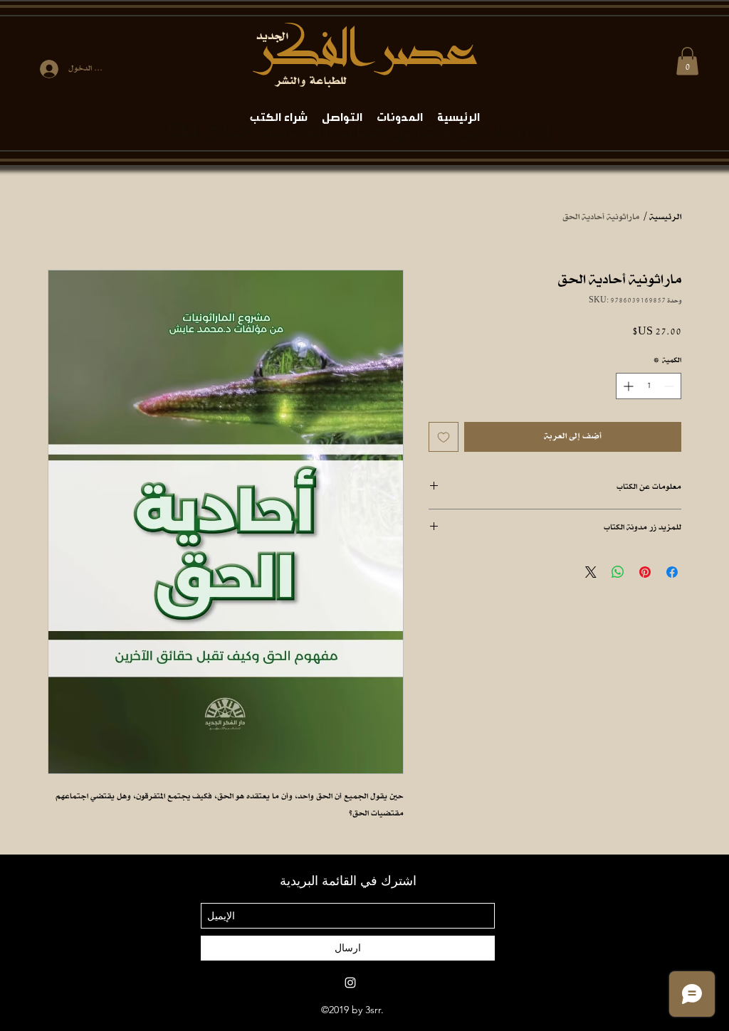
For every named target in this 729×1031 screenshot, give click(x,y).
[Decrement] (670, 386)
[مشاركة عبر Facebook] (672, 572)
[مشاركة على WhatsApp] (617, 572)
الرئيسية (665, 217)
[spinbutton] (648, 386)
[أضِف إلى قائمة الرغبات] (443, 437)
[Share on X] (590, 572)
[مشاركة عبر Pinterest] (645, 572)
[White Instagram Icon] (350, 983)
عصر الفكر (365, 50)
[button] (687, 61)
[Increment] (627, 386)
